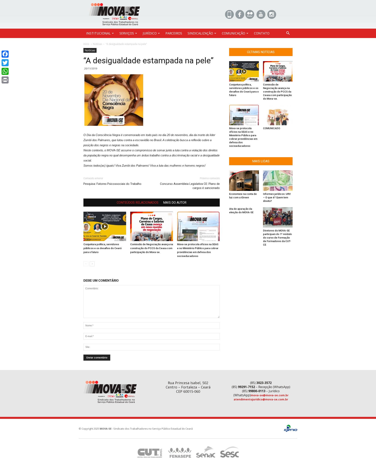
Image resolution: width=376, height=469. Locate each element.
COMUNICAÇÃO (233, 33)
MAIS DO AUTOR (174, 202)
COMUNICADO (271, 128)
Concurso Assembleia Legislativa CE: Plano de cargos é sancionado (190, 186)
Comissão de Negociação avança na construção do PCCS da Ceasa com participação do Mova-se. (151, 248)
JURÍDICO (150, 33)
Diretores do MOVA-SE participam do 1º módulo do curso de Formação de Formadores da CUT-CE (277, 237)
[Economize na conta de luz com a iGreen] (244, 180)
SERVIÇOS (126, 33)
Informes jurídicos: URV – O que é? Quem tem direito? (277, 197)
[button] (288, 33)
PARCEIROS (173, 33)
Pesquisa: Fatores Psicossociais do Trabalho (112, 184)
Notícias (97, 44)
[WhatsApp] (5, 71)
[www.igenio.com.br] (290, 431)
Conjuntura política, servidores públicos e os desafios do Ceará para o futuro (102, 248)
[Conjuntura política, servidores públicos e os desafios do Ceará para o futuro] (104, 226)
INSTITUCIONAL (98, 33)
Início (86, 44)
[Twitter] (5, 62)
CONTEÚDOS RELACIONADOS (137, 202)
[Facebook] (5, 54)
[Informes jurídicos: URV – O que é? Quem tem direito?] (278, 180)
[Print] (5, 80)
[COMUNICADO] (278, 115)
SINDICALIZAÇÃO (200, 33)
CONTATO (261, 33)
